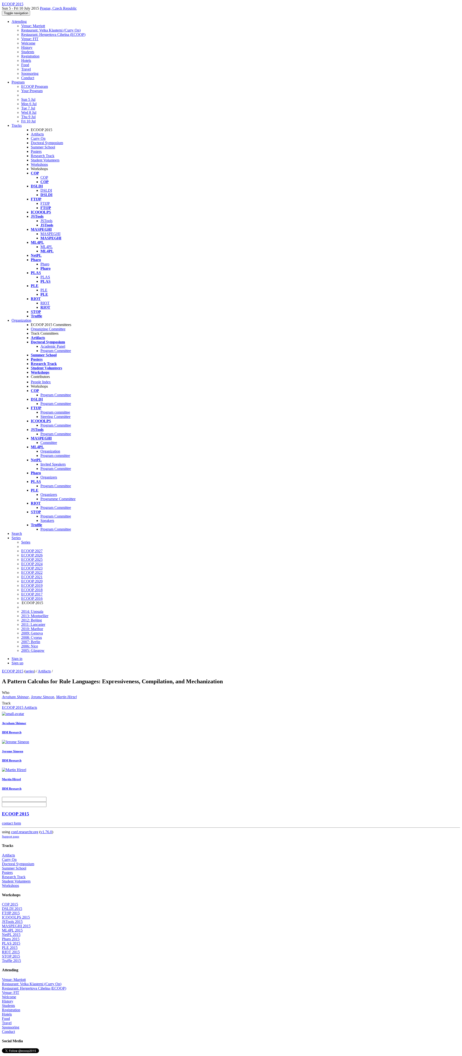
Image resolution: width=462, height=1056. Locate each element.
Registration (30, 56)
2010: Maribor (32, 629)
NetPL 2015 (11, 935)
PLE (43, 290)
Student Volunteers (45, 160)
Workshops (39, 164)
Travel (26, 69)
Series (25, 542)
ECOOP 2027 (32, 551)
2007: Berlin (30, 642)
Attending (19, 21)
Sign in (17, 659)
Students (27, 52)
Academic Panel (52, 346)
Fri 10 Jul (28, 121)
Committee (48, 443)
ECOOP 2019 (32, 585)
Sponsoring (29, 73)
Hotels (26, 60)
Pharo (44, 264)
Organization (21, 320)
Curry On (38, 138)
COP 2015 (10, 904)
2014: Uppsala (32, 611)
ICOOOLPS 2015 (16, 917)
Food (25, 65)
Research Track (42, 156)
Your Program (32, 91)
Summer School (43, 147)
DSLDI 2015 (12, 909)
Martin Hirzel (66, 697)
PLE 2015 (10, 948)
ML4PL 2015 (12, 930)
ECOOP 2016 (32, 598)
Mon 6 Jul (29, 104)
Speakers (47, 520)
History (26, 47)
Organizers (48, 477)
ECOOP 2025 (32, 559)
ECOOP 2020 (32, 581)
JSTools (46, 221)
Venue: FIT (29, 39)
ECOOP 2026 (32, 555)
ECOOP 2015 (12, 671)
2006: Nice (29, 646)
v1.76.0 (46, 832)
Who (5, 693)
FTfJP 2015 (11, 913)
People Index (41, 382)
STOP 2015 (11, 956)
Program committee (55, 412)
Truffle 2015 (11, 961)
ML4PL (46, 247)
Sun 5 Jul (28, 99)
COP (44, 177)
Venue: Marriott (33, 26)
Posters (36, 151)
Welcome (28, 43)
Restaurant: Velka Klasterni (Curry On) (51, 30)
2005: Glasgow (33, 650)
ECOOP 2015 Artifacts (19, 707)
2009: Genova (32, 633)
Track (6, 703)
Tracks (17, 125)
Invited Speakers (53, 464)
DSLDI (46, 190)
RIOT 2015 (11, 952)
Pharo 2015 (10, 939)
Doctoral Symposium (47, 143)
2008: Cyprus (31, 637)
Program (18, 82)
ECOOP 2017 (32, 594)
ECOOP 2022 (32, 572)
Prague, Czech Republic (58, 8)
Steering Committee (55, 417)
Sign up (17, 663)
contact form (11, 823)
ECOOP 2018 (32, 590)
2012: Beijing (31, 620)
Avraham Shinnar (15, 697)
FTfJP (45, 203)
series (30, 671)
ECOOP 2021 (32, 577)
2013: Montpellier (34, 616)
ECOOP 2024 (32, 564)
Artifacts (37, 134)
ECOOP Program (34, 86)
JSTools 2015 (12, 922)
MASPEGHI (50, 234)
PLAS (45, 277)
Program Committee (55, 351)
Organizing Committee (48, 329)
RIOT (45, 303)
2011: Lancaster (33, 624)
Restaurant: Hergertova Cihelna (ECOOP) (53, 34)
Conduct (27, 78)
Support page (10, 836)
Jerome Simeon (42, 697)
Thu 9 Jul (28, 117)
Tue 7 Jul (28, 108)
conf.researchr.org (24, 832)
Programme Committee (58, 499)
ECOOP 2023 (32, 568)
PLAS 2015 (11, 943)
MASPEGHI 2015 (16, 926)
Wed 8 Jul (28, 112)
